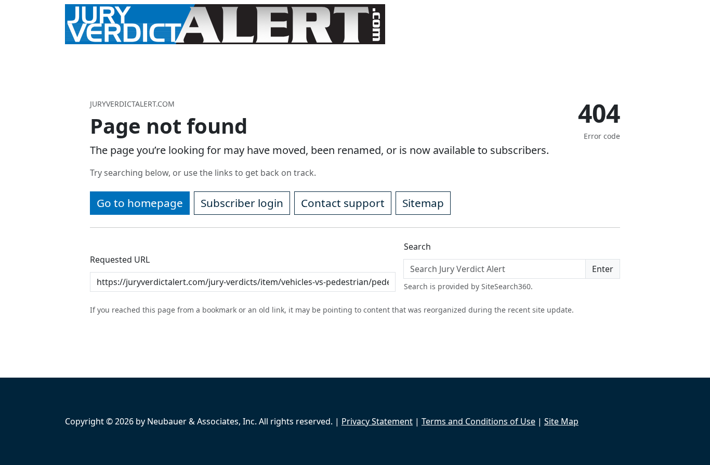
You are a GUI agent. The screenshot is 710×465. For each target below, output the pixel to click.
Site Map (561, 421)
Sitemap (423, 203)
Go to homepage (140, 203)
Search (417, 246)
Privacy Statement (377, 421)
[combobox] (494, 269)
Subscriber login (242, 203)
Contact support (343, 203)
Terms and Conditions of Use (478, 421)
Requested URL (120, 259)
